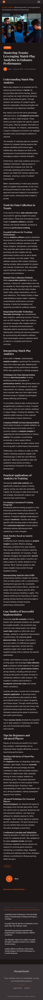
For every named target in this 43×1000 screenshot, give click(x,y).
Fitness (10, 7)
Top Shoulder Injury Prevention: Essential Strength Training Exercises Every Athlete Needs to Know (20, 942)
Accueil (4, 7)
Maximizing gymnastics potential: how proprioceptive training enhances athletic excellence (20, 932)
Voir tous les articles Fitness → (15, 889)
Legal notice (17, 988)
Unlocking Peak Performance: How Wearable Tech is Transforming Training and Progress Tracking (21, 916)
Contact (27, 988)
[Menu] (39, 2)
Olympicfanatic (21, 971)
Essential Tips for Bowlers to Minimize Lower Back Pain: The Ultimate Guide (21, 924)
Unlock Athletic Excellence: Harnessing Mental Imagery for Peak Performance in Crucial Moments (20, 951)
